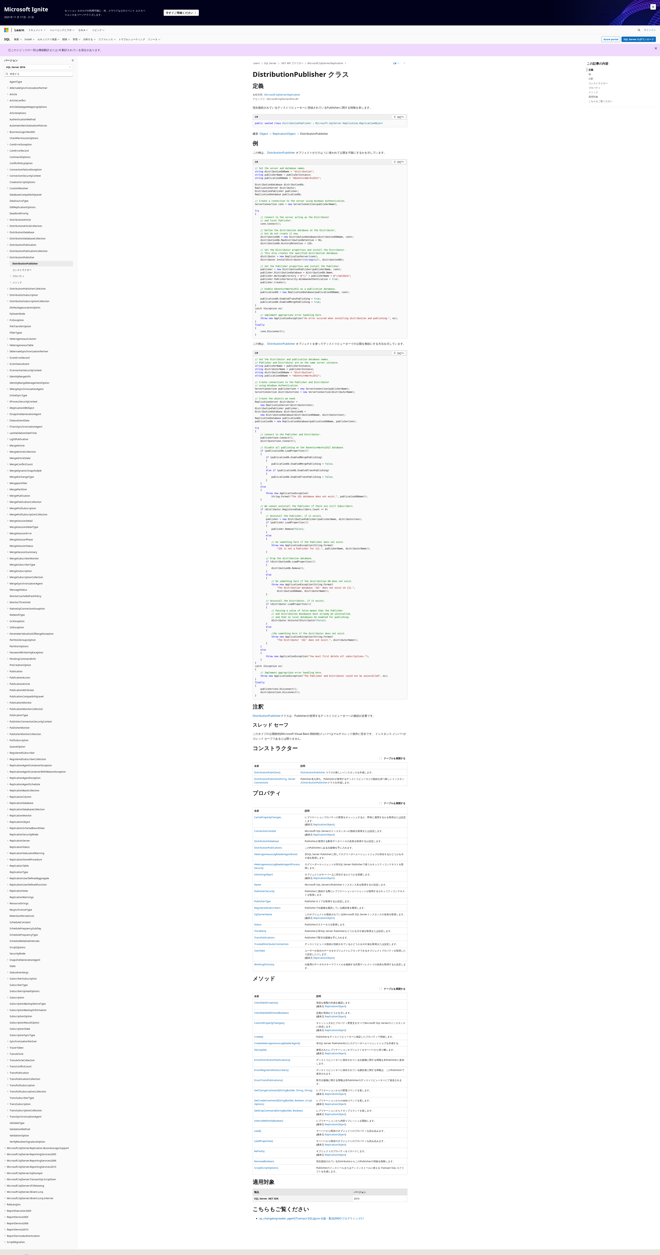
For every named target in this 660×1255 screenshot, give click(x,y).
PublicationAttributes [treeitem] (22, 690)
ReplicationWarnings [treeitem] (22, 897)
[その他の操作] (404, 63)
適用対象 (593, 96)
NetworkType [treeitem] (17, 614)
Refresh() (259, 1151)
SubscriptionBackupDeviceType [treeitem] (28, 1003)
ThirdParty (260, 931)
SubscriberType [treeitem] (19, 985)
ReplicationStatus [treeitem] (20, 847)
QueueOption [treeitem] (17, 746)
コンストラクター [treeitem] (22, 270)
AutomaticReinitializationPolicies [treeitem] (28, 125)
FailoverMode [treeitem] (17, 313)
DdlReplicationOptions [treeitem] (23, 207)
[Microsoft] (6, 30)
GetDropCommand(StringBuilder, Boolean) (278, 1110)
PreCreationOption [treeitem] (20, 665)
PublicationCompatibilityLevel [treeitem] (27, 696)
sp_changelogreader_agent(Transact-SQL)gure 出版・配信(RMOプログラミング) (310, 1218)
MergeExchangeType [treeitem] (22, 476)
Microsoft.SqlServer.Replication (325, 63)
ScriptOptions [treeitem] (17, 947)
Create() (258, 1036)
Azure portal (610, 39)
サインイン (650, 29)
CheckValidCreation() (266, 1002)
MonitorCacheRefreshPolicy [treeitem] (25, 596)
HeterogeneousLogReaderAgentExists (276, 854)
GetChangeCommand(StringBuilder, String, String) (283, 1090)
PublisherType (262, 901)
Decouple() (260, 1049)
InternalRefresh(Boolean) (268, 1120)
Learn (256, 63)
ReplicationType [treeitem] (19, 872)
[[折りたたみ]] (73, 60)
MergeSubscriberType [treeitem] (22, 564)
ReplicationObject (284, 134)
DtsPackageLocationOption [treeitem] (25, 307)
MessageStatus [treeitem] (18, 589)
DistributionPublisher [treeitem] (25, 263)
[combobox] (38, 67)
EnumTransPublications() (268, 1080)
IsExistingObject (263, 874)
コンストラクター (598, 83)
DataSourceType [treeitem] (19, 200)
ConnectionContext (265, 831)
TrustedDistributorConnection (271, 944)
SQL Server (270, 63)
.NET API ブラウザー (292, 63)
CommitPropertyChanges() (269, 1023)
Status (257, 924)
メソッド (593, 92)
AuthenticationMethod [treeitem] (23, 119)
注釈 (590, 78)
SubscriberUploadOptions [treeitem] (25, 991)
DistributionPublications (268, 847)
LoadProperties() (263, 1141)
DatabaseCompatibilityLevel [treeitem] (26, 194)
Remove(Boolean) (264, 1161)
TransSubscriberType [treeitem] (22, 1097)
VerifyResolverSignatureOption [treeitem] (27, 1141)
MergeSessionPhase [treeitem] (21, 539)
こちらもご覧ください (600, 101)
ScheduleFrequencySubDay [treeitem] (25, 928)
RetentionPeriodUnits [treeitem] (22, 915)
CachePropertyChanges (267, 817)
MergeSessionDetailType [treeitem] (24, 527)
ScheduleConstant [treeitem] (20, 922)
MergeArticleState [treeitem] (20, 458)
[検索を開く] (639, 30)
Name (257, 884)
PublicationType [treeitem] (19, 715)
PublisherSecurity (264, 891)
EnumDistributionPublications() (272, 1060)
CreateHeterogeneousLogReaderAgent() (277, 1043)
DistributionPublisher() (267, 772)
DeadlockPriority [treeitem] (19, 213)
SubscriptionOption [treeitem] (21, 1016)
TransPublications (264, 937)
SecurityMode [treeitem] (17, 953)
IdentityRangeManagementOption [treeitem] (29, 382)
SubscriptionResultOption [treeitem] (24, 1022)
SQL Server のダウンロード (639, 39)
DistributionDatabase (266, 841)
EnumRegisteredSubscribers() (271, 1070)
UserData (259, 950)
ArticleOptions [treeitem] (18, 113)
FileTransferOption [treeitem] (20, 326)
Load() (257, 1130)
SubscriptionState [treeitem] (20, 1028)
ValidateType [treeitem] (17, 1123)
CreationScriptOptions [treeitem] (22, 182)
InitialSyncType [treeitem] (18, 395)
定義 (590, 69)
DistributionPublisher (281, 152)
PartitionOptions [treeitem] (19, 646)
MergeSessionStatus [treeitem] (21, 546)
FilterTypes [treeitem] (16, 332)
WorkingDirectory (264, 964)
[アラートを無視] (653, 7)
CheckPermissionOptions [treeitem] (24, 138)
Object (264, 134)
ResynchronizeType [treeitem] (21, 909)
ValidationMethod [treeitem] (20, 1129)
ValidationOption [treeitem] (19, 1135)
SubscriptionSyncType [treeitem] (22, 1035)
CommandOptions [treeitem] (20, 157)
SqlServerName (263, 914)
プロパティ (594, 87)
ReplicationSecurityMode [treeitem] (24, 834)
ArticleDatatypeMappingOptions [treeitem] (28, 106)
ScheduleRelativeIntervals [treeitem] (25, 941)
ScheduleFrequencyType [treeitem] (24, 934)
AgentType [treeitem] (16, 81)
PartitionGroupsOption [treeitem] (23, 640)
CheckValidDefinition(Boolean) (271, 1012)
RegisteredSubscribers (267, 907)
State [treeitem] (12, 966)
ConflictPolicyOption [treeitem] (21, 163)
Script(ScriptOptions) (266, 1167)
